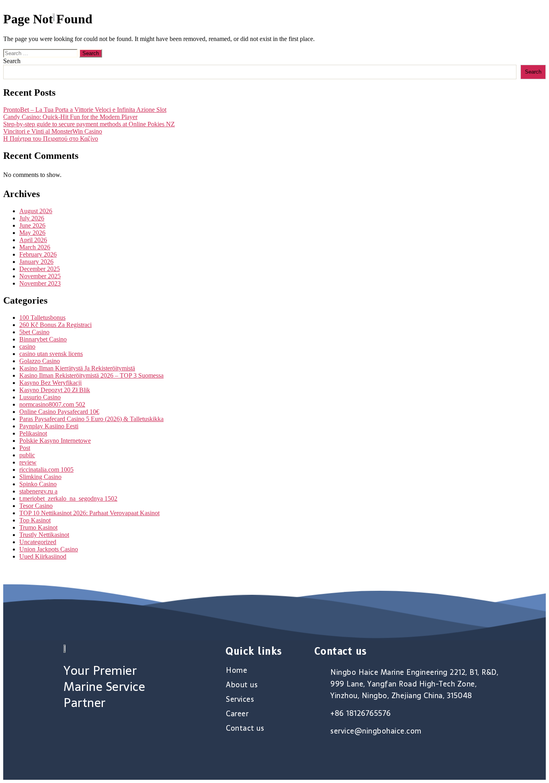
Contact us (486, 17)
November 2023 (40, 283)
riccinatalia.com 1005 (46, 469)
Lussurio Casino (40, 397)
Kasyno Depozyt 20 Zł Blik (54, 389)
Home (300, 17)
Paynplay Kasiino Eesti (48, 426)
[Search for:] (41, 52)
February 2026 (38, 254)
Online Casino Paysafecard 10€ (59, 411)
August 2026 (35, 211)
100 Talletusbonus (42, 317)
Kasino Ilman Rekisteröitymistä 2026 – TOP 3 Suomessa (91, 375)
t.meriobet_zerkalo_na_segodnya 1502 (68, 498)
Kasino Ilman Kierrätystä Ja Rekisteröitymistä (77, 368)
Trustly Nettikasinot (44, 534)
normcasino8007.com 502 (52, 404)
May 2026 (32, 232)
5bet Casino (34, 332)
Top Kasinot (35, 520)
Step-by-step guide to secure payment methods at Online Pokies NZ (89, 124)
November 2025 (40, 276)
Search (11, 61)
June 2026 (32, 225)
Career (437, 17)
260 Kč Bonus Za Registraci (55, 324)
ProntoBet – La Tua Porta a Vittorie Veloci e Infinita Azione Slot (84, 109)
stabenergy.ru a (38, 491)
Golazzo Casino (39, 361)
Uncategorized (37, 541)
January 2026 (36, 261)
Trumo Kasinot (38, 527)
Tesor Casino (36, 505)
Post (24, 447)
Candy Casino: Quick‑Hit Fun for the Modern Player (70, 116)
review (28, 462)
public (27, 455)
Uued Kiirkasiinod (42, 556)
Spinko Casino (38, 484)
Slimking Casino (40, 476)
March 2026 (34, 247)
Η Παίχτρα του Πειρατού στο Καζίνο (50, 138)
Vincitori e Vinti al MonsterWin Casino (52, 131)
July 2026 (31, 218)
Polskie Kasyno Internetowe (55, 440)
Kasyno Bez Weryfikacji (50, 382)
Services (392, 17)
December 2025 (39, 268)
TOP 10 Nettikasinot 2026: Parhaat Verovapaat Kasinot (89, 513)
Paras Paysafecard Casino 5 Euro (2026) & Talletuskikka (91, 418)
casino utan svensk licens (51, 353)
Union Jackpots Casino (48, 549)
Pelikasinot (33, 433)
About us (344, 17)
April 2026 (33, 239)
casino (27, 346)
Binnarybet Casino (43, 339)
